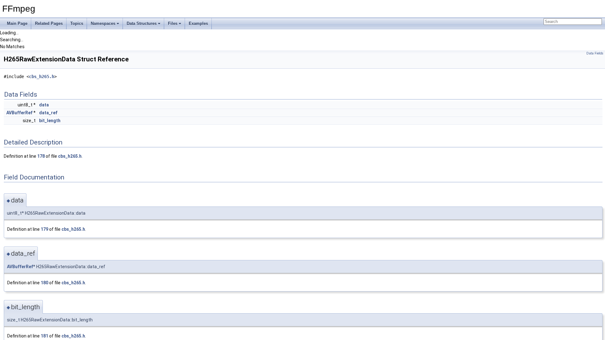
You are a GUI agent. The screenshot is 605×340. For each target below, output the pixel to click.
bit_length (49, 120)
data (44, 104)
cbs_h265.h (41, 76)
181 (44, 335)
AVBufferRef (19, 112)
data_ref (48, 112)
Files (172, 23)
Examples (198, 23)
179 (44, 229)
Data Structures (142, 23)
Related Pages (49, 23)
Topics (76, 23)
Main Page (17, 23)
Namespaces (103, 23)
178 (41, 156)
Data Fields (594, 53)
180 (44, 282)
